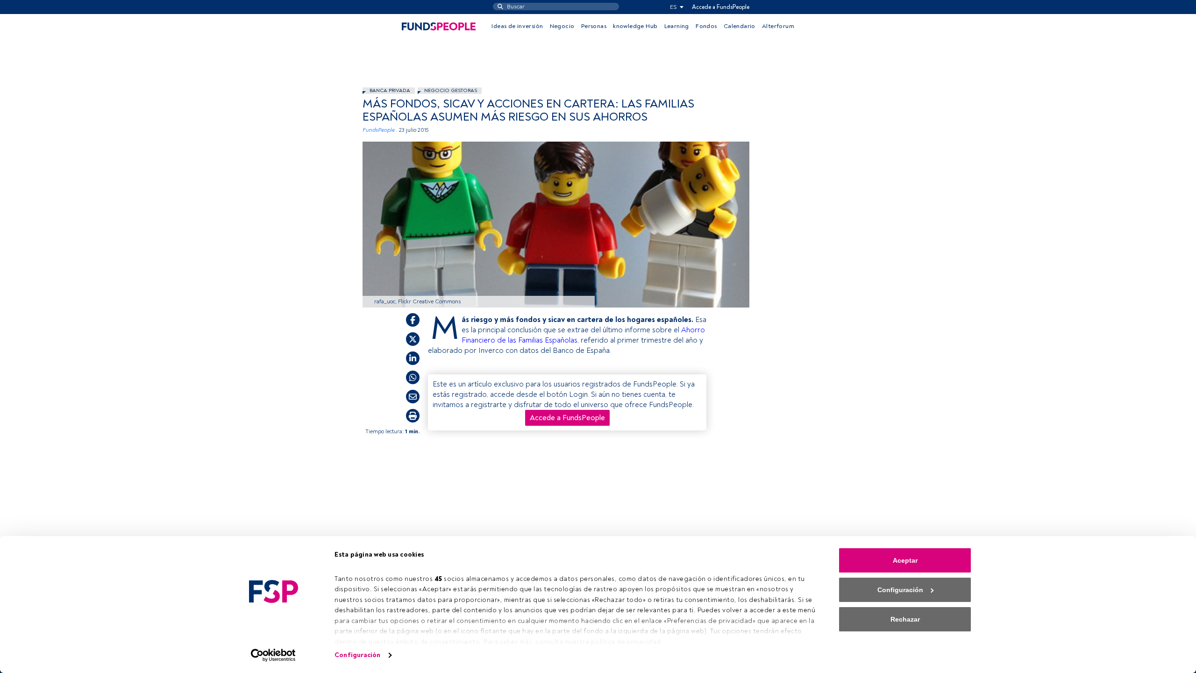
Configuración (357, 655)
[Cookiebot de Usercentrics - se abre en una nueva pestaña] (273, 655)
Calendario (739, 26)
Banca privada (390, 90)
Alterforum (778, 26)
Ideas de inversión (517, 26)
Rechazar (905, 619)
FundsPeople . (380, 130)
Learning (676, 26)
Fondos (706, 26)
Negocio (562, 26)
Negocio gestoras (450, 90)
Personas (593, 26)
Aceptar (905, 560)
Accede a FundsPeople (720, 7)
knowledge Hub (635, 26)
